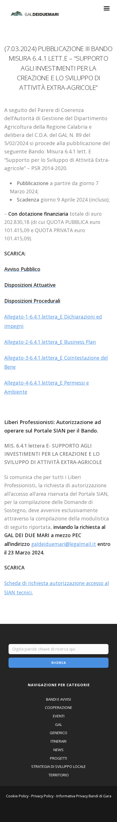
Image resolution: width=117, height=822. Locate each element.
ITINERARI (58, 741)
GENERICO (58, 732)
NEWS (58, 749)
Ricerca (58, 662)
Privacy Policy (42, 795)
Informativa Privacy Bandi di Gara (83, 795)
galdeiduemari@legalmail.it (63, 544)
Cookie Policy (17, 795)
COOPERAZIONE (58, 707)
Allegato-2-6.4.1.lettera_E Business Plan (50, 341)
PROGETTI (58, 758)
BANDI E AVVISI (58, 699)
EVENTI (58, 716)
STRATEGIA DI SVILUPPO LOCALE (58, 766)
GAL (58, 724)
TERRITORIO (59, 774)
